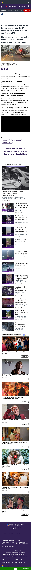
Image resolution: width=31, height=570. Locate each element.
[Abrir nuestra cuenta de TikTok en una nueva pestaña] (15, 528)
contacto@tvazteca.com (20, 542)
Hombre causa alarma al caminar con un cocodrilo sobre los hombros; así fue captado (21, 219)
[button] (15, 569)
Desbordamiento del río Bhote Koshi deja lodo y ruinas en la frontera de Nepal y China (21, 278)
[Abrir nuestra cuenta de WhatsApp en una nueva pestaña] (21, 528)
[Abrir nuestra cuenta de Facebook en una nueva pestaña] (18, 528)
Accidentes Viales (7, 142)
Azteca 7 (24, 2)
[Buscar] (29, 6)
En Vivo (28, 10)
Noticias (10, 10)
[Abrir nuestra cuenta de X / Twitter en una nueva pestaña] (10, 528)
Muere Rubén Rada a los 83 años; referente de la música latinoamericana (13, 193)
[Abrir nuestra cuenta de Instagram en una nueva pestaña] (13, 528)
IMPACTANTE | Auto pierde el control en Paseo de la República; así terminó (21, 314)
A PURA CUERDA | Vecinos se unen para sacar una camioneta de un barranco (21, 242)
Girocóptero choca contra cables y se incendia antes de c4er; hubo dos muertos (21, 254)
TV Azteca (10, 2)
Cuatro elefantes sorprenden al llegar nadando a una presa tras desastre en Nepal (21, 231)
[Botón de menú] (1, 6)
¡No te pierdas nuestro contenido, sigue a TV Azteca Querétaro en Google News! (15, 151)
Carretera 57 (6, 140)
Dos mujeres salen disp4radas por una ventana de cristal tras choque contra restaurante (21, 207)
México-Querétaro (16, 140)
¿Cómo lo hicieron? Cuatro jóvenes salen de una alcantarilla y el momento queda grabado (21, 267)
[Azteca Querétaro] (15, 6)
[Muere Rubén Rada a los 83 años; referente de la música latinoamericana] (15, 178)
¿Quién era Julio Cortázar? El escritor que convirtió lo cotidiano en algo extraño (22, 290)
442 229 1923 (18, 543)
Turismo (16, 10)
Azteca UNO (17, 2)
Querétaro (3, 10)
